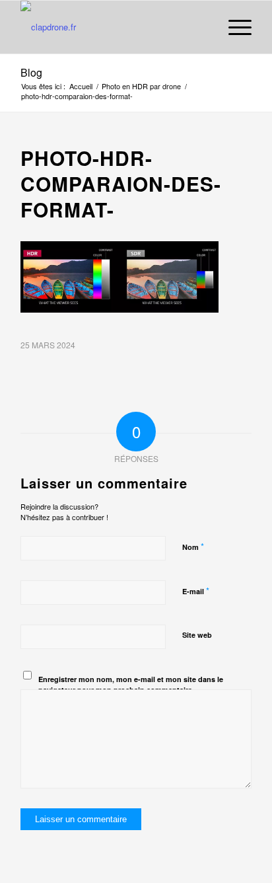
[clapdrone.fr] (112, 27)
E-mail (195, 590)
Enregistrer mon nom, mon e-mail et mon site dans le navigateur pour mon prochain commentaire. (130, 684)
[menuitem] (233, 27)
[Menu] (233, 27)
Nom (193, 546)
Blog (31, 72)
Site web (197, 635)
